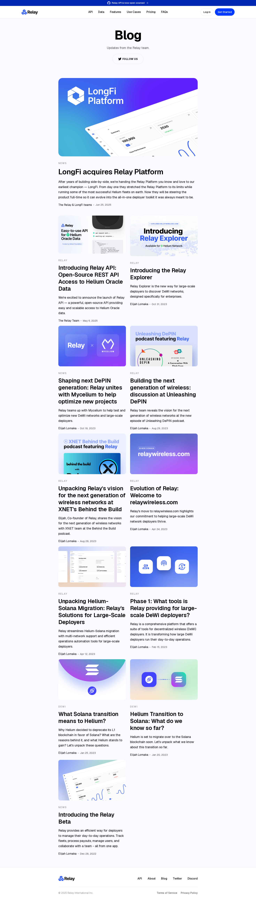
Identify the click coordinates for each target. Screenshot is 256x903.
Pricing (151, 12)
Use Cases (134, 12)
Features (115, 12)
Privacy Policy (189, 892)
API (90, 12)
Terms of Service (167, 892)
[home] (29, 12)
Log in (207, 12)
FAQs (164, 12)
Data (101, 12)
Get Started (225, 12)
